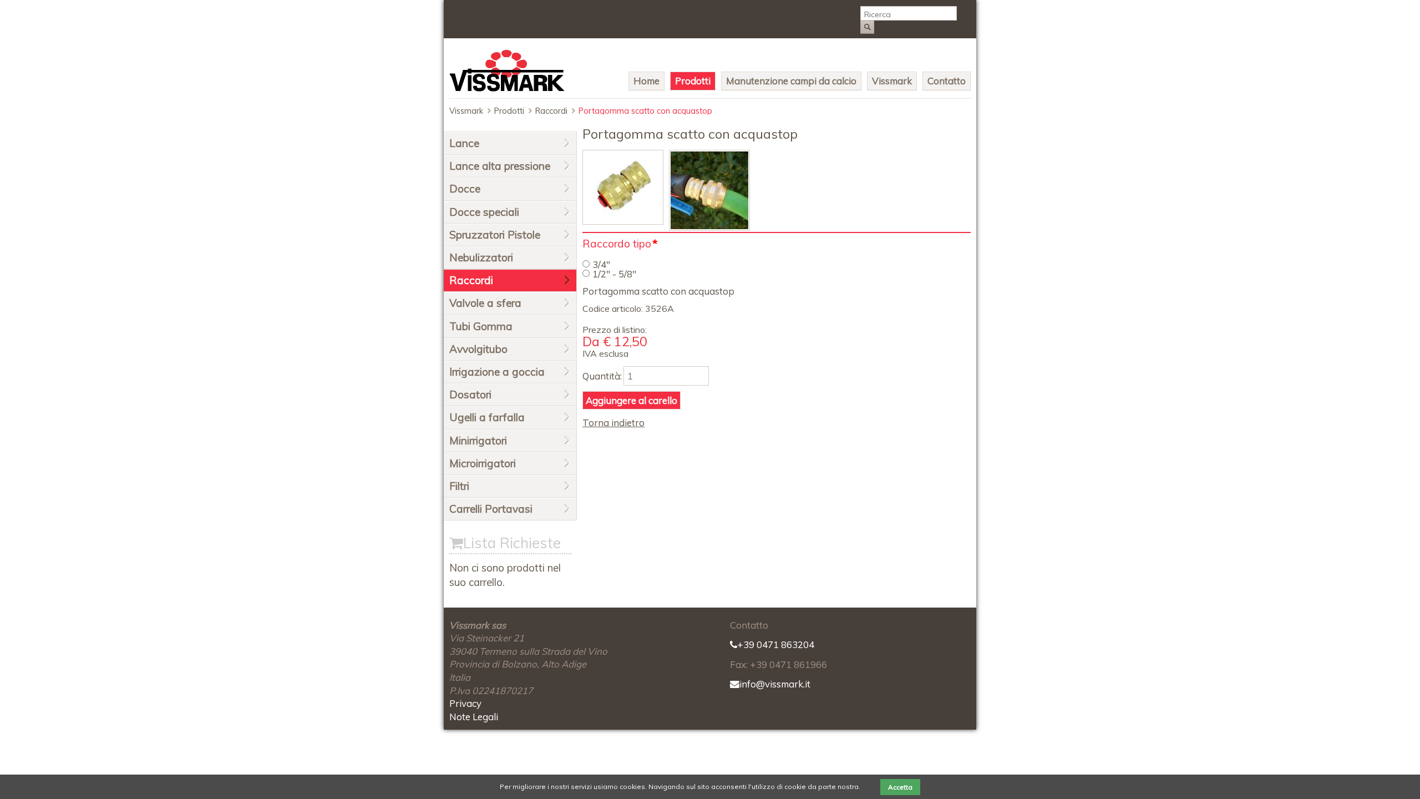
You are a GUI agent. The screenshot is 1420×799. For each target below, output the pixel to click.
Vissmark (892, 81)
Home (646, 81)
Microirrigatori (482, 463)
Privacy (465, 703)
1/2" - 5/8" (614, 274)
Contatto (946, 81)
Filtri (459, 486)
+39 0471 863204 (775, 644)
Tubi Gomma (481, 326)
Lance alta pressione (499, 166)
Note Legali (473, 716)
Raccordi (551, 111)
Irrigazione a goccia (497, 371)
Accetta (900, 787)
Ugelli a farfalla (487, 417)
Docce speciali (484, 212)
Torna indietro (613, 422)
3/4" (601, 264)
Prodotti (693, 81)
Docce (464, 188)
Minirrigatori (478, 440)
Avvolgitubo (478, 349)
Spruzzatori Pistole (494, 234)
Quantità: (602, 376)
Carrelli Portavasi (490, 508)
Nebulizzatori (481, 257)
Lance (464, 143)
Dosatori (470, 394)
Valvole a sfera (485, 303)
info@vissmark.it (774, 684)
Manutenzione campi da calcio (791, 81)
